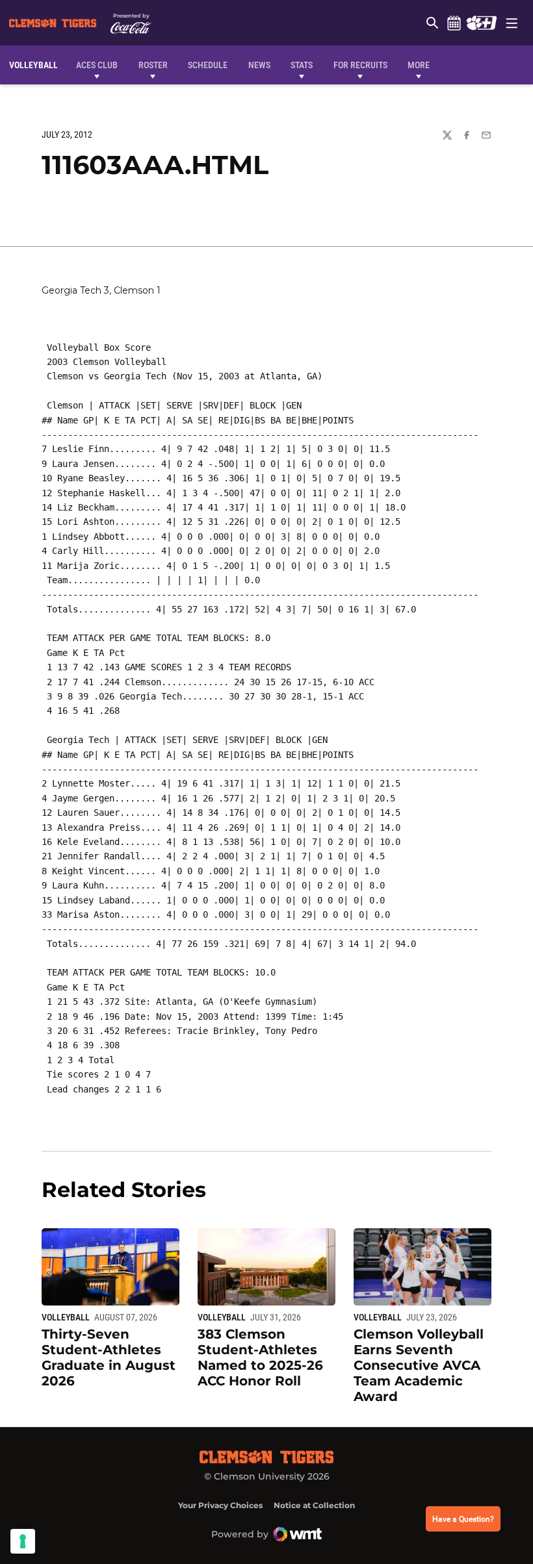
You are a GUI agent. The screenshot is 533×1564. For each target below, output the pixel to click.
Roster (153, 65)
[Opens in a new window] (481, 22)
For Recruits (360, 65)
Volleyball (66, 1317)
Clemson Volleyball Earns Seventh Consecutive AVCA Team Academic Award (419, 1365)
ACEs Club (97, 65)
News (259, 65)
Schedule (453, 22)
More (419, 65)
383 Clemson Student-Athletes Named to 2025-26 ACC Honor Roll (260, 1357)
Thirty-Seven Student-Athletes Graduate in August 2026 (109, 1357)
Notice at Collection (314, 1505)
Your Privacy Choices (220, 1505)
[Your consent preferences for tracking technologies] (22, 1541)
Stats (302, 65)
